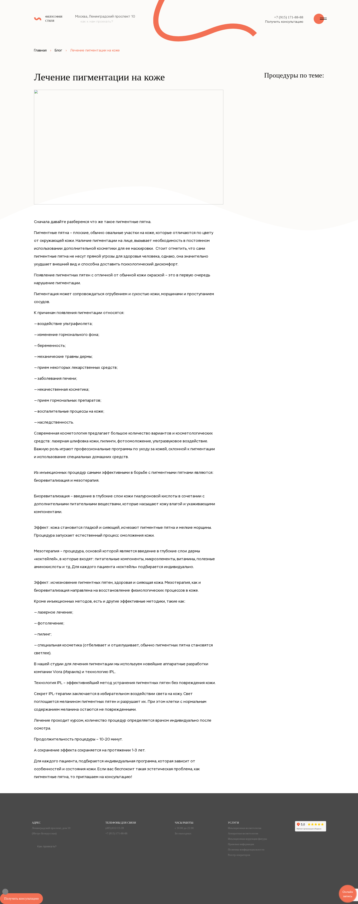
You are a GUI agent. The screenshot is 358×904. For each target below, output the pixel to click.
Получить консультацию (284, 21)
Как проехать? (47, 846)
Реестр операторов (239, 854)
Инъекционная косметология (244, 828)
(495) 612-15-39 (114, 828)
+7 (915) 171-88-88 (288, 17)
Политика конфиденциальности (246, 849)
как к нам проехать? (97, 21)
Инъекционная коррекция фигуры (247, 838)
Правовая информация (241, 844)
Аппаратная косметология (243, 833)
